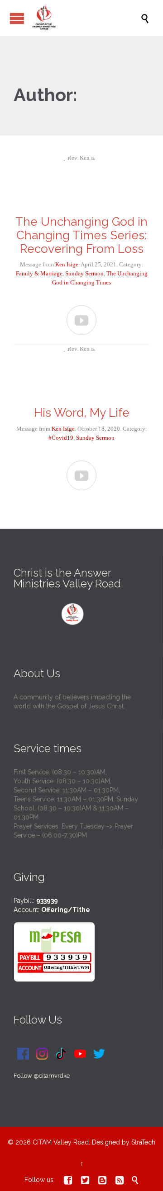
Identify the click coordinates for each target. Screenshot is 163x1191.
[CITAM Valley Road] (86, 18)
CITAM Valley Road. (61, 1142)
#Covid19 (60, 437)
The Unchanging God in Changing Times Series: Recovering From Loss (81, 235)
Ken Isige (66, 264)
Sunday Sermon (84, 273)
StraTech (143, 1142)
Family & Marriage (39, 273)
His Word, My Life (81, 412)
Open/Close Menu (17, 18)
